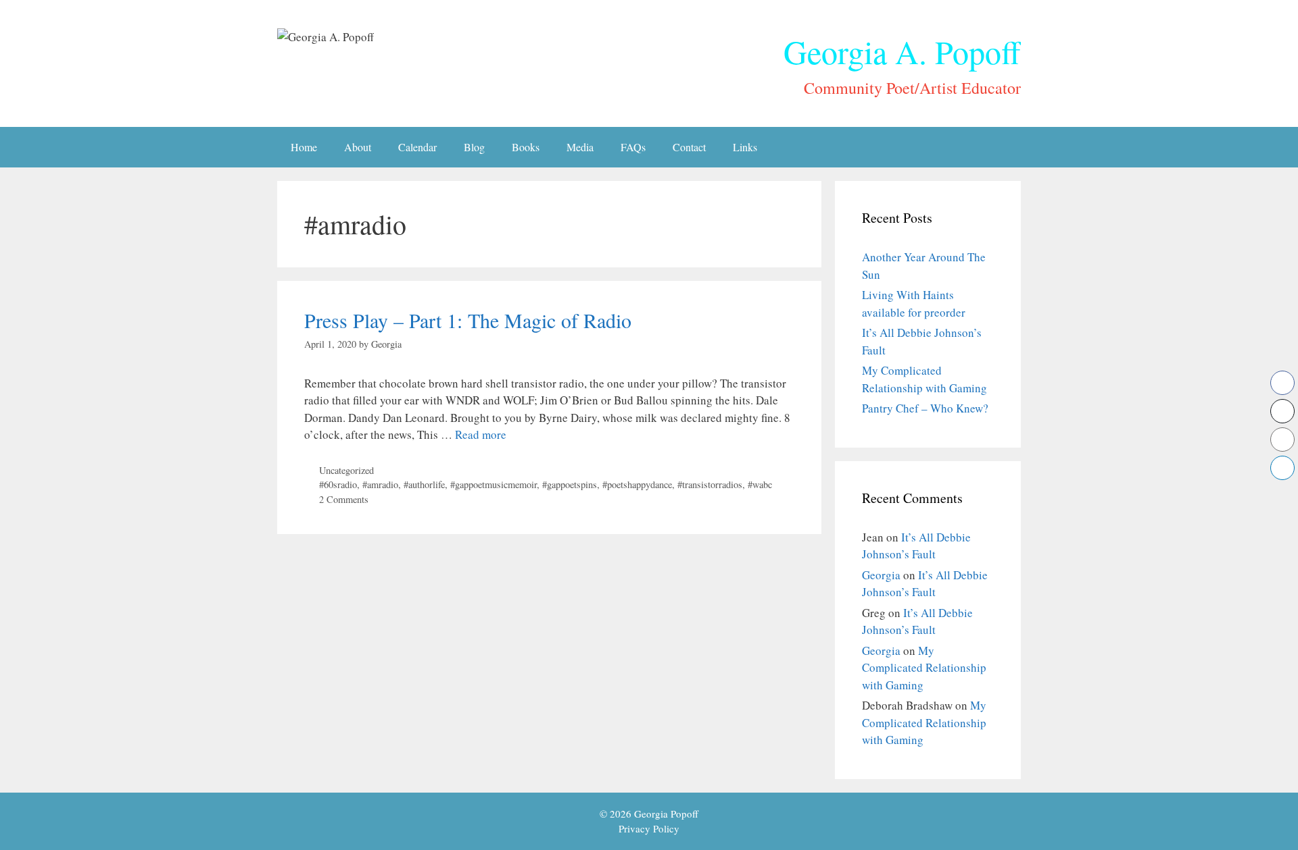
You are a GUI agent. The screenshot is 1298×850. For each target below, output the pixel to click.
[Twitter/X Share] (1282, 411)
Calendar (417, 147)
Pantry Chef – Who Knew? (925, 408)
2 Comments (343, 499)
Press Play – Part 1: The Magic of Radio (467, 320)
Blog (474, 147)
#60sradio (338, 484)
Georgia (881, 575)
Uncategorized (346, 470)
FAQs (633, 147)
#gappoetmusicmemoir (493, 484)
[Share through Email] (1282, 439)
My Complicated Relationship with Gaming (924, 668)
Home (304, 147)
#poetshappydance (637, 484)
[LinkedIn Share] (1282, 468)
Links (745, 147)
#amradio (380, 484)
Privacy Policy (649, 828)
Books (525, 147)
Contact (689, 147)
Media (580, 147)
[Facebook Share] (1282, 383)
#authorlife (424, 484)
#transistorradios (709, 484)
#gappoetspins (569, 484)
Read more (480, 434)
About (357, 147)
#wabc (760, 484)
